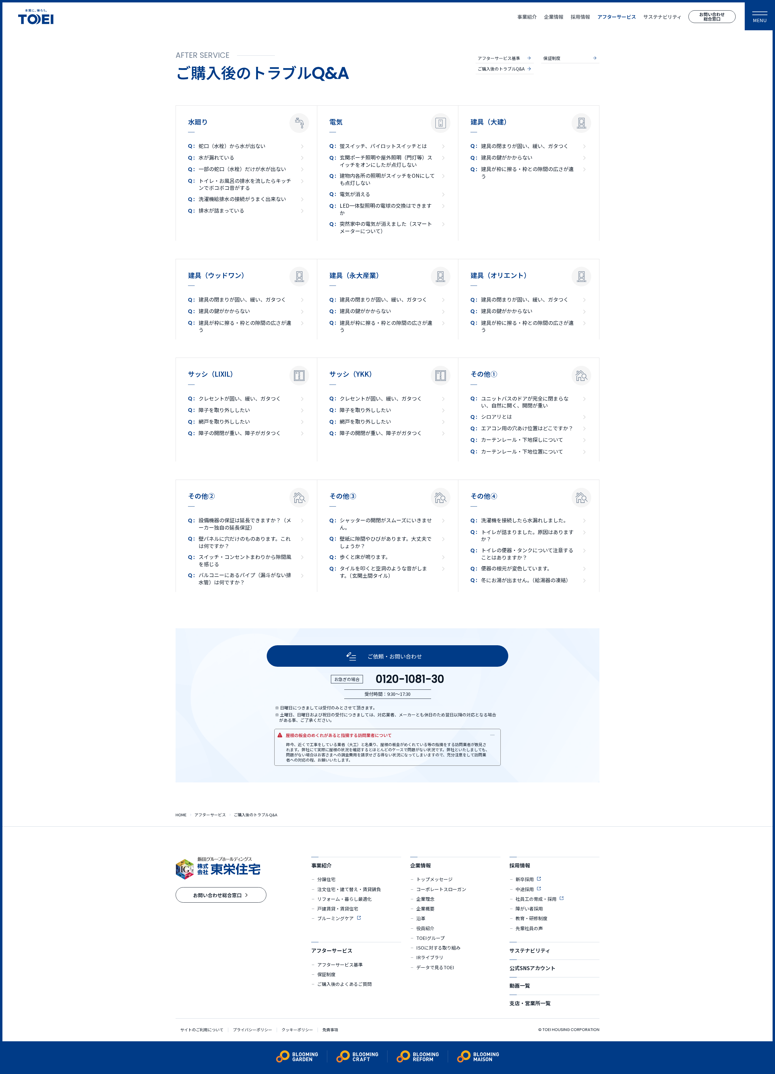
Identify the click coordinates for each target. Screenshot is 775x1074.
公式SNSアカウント (533, 968)
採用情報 (520, 865)
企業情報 (420, 865)
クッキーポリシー (297, 1030)
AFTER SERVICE (202, 55)
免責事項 (330, 1030)
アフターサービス (331, 950)
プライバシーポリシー (252, 1030)
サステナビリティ (530, 950)
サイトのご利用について (201, 1030)
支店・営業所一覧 (530, 1003)
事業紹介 (321, 865)
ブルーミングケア (335, 918)
